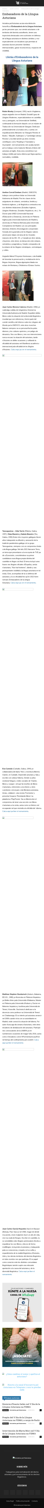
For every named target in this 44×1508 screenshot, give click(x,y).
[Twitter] (31, 1492)
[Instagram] (12, 1492)
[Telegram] (25, 1492)
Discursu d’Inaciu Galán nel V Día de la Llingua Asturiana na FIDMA (21, 1405)
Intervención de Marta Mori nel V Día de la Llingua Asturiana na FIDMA (21, 1432)
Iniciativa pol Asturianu (18, 1410)
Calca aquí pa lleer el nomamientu (15, 811)
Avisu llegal (10, 1501)
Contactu (35, 1501)
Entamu (4, 9)
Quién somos (14, 9)
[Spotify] (19, 1492)
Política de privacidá (22, 1501)
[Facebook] (6, 1492)
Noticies (5, 1410)
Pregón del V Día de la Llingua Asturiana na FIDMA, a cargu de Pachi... (21, 1419)
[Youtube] (38, 1492)
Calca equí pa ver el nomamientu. (24, 350)
